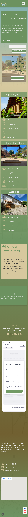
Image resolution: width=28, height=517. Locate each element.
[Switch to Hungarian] (25, 513)
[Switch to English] (25, 508)
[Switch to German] (25, 510)
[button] (23, 3)
